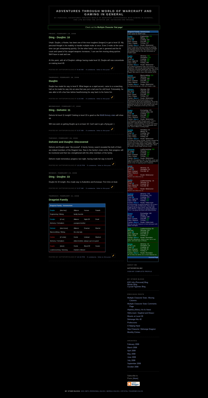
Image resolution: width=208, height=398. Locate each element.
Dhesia (130, 244)
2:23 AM (80, 98)
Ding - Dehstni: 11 (59, 110)
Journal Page (153, 257)
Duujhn (53, 81)
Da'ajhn (52, 219)
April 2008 (131, 351)
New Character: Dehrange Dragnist (141, 329)
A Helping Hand (133, 326)
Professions (132, 323)
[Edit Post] (112, 69)
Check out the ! (104, 27)
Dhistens (131, 89)
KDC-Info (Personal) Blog (137, 282)
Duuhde (130, 130)
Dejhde (52, 237)
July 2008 (131, 360)
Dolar (129, 229)
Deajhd (130, 110)
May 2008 (131, 354)
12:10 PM (81, 257)
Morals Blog (132, 284)
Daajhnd (130, 194)
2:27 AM (80, 188)
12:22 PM (81, 165)
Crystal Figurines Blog (136, 287)
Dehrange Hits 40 (134, 319)
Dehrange (131, 149)
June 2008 (131, 357)
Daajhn (130, 56)
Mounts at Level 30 (135, 316)
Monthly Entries (133, 332)
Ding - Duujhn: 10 (59, 37)
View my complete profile (139, 271)
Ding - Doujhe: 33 (59, 176)
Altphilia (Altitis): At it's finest (139, 310)
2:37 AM (80, 130)
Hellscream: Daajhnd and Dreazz (140, 313)
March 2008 (132, 347)
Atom (135, 378)
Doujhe (52, 210)
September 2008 (134, 363)
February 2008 (133, 344)
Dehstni (52, 228)
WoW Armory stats (107, 115)
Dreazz (130, 213)
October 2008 (132, 367)
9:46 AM (80, 69)
